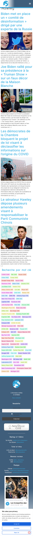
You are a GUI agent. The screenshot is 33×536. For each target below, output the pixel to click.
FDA (17, 304)
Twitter (16, 286)
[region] (16, 522)
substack (19, 320)
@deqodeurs (20, 442)
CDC (4, 295)
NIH (13, 332)
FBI (14, 274)
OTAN (5, 329)
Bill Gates (17, 359)
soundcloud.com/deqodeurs (20, 472)
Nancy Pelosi (7, 365)
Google (5, 353)
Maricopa (26, 317)
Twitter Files (18, 350)
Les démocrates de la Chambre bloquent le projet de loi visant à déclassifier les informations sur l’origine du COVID (15, 142)
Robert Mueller (24, 353)
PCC (20, 326)
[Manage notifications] (29, 532)
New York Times (8, 298)
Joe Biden (6, 286)
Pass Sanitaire (7, 320)
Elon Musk (14, 310)
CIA (17, 289)
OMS (19, 298)
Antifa (24, 344)
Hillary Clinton (7, 289)
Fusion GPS (6, 350)
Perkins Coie (20, 347)
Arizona (25, 304)
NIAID (27, 359)
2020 (17, 292)
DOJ (16, 362)
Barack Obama (8, 341)
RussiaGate (19, 365)
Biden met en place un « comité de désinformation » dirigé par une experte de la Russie (16, 21)
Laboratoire (7, 362)
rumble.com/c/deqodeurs (20, 440)
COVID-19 (15, 323)
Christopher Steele (24, 368)
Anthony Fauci (22, 295)
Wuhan (25, 292)
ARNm (5, 310)
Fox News (16, 317)
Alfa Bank (19, 338)
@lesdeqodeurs (20, 452)
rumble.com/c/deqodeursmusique (19, 470)
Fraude (23, 329)
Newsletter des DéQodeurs (17, 414)
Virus (28, 350)
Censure (6, 323)
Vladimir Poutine (8, 313)
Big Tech (6, 335)
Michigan (15, 371)
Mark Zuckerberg (8, 368)
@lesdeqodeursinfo (21, 450)
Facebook (15, 301)
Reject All (16, 532)
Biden (15, 283)
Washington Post (8, 307)
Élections (6, 283)
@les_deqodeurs (19, 460)
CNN (12, 295)
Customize (16, 528)
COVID (5, 274)
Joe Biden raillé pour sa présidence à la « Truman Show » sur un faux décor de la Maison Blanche (16, 76)
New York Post (8, 338)
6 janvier (6, 317)
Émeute (19, 341)
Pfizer (25, 289)
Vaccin (19, 280)
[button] (29, 3)
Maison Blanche (24, 332)
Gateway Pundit (22, 313)
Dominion (14, 344)
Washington (7, 359)
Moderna (14, 329)
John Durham (7, 304)
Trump (14, 277)
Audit (24, 362)
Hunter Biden (7, 292)
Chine (5, 277)
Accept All (16, 524)
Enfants (5, 332)
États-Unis (21, 307)
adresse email (16, 408)
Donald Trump (8, 280)
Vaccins (15, 335)
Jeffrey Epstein (8, 356)
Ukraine (25, 283)
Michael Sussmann (9, 326)
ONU (18, 356)
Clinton (5, 371)
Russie (22, 274)
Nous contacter (16, 398)
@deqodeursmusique (19, 468)
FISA (13, 353)
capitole (6, 301)
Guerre (5, 344)
